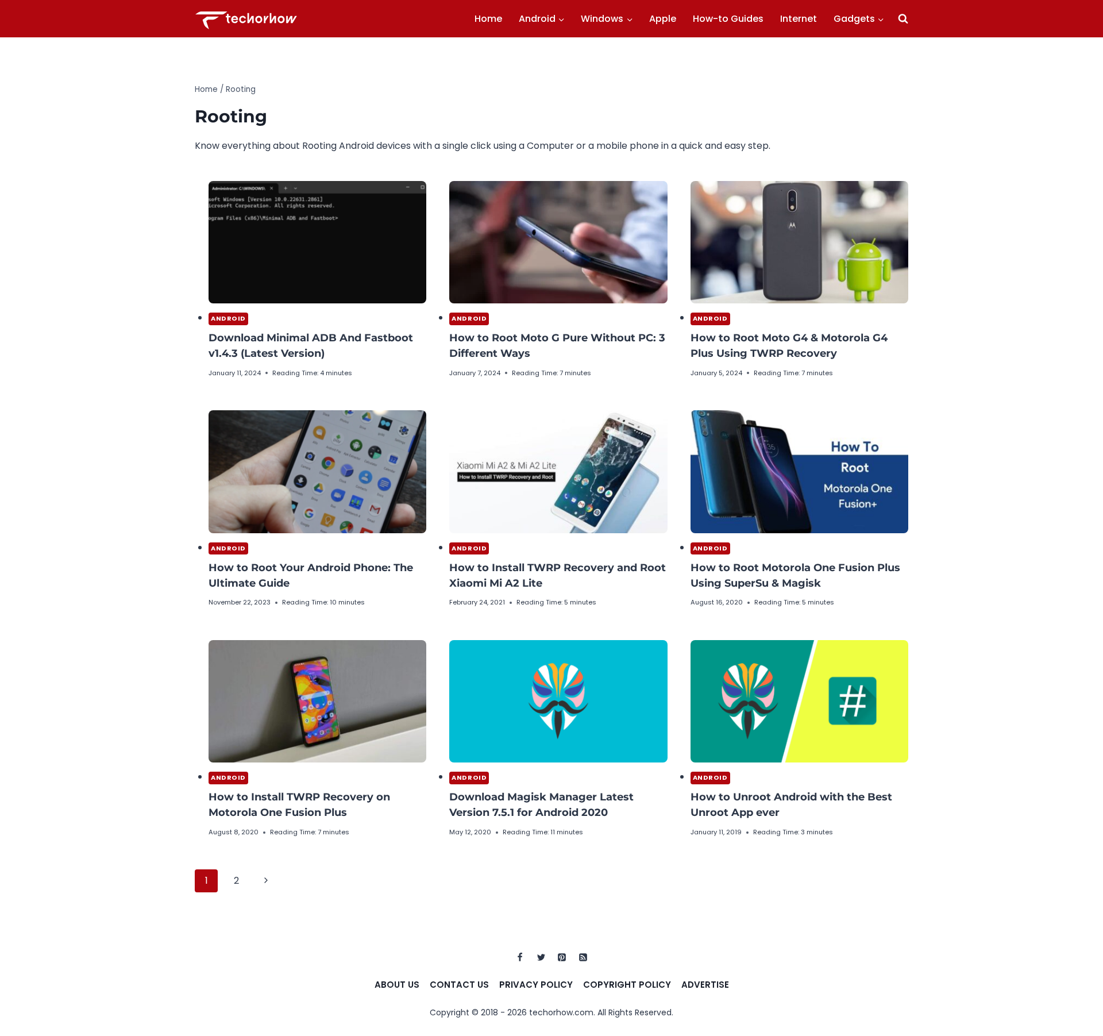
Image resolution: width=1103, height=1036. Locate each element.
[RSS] (583, 957)
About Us (397, 985)
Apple (662, 18)
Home (488, 18)
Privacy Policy (536, 985)
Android (228, 318)
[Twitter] (541, 957)
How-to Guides (728, 18)
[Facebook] (520, 957)
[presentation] (317, 242)
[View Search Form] (903, 19)
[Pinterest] (562, 957)
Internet (798, 18)
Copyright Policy (627, 985)
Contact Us (459, 985)
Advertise (705, 985)
